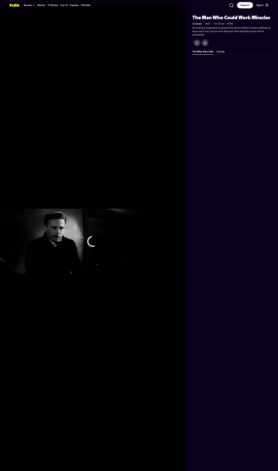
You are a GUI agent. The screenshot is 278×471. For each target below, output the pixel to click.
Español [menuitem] (74, 5)
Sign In (259, 5)
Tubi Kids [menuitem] (85, 5)
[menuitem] (29, 5)
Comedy (197, 23)
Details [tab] (221, 51)
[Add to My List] (196, 42)
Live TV (64, 5)
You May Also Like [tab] (202, 51)
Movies (41, 5)
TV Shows (52, 5)
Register (244, 5)
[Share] (205, 42)
